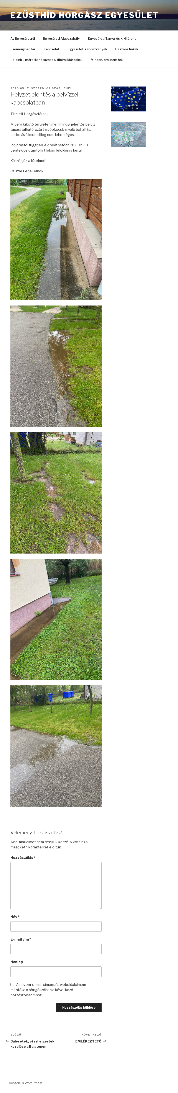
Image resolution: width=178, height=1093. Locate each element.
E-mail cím (20, 939)
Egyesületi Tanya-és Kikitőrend (112, 38)
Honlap (16, 962)
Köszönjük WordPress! (25, 1083)
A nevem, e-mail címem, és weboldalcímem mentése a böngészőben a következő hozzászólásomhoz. (48, 990)
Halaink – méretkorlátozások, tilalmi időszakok (46, 60)
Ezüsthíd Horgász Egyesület (84, 15)
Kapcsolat (51, 49)
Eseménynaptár (22, 49)
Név (15, 917)
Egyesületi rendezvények (87, 49)
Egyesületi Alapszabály (61, 38)
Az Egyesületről (22, 38)
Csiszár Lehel (59, 88)
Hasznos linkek (126, 49)
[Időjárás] (128, 110)
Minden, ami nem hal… (108, 60)
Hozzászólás (23, 858)
